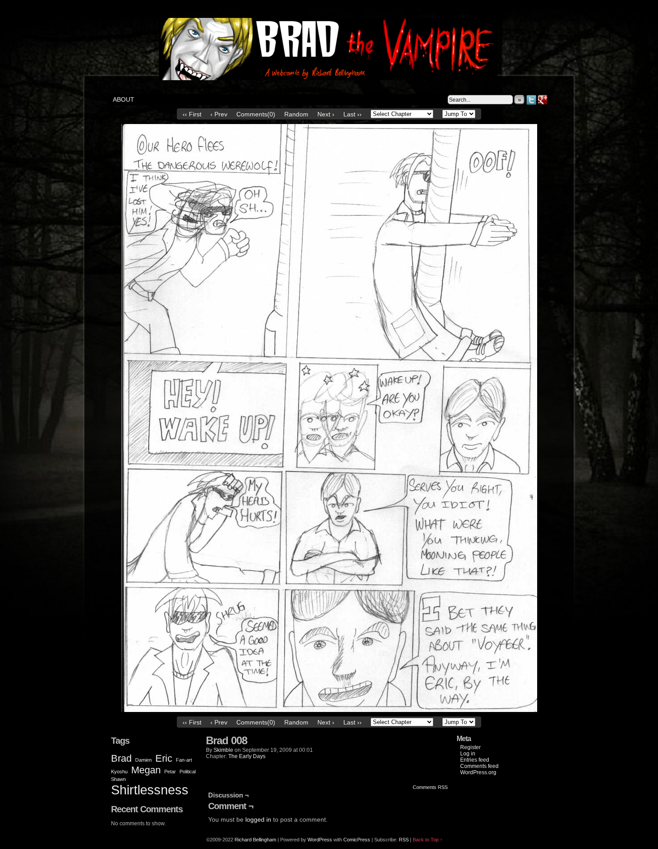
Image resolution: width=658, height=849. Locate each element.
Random (296, 114)
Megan (146, 770)
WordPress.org (478, 772)
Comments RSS (430, 787)
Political (187, 771)
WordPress (320, 839)
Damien (143, 760)
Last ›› (352, 114)
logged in (258, 819)
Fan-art (184, 760)
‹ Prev (218, 114)
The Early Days (246, 756)
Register (470, 747)
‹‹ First (192, 114)
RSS (404, 839)
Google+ (542, 99)
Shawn (118, 779)
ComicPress (356, 839)
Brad (121, 758)
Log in (467, 753)
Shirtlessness (149, 789)
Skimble (223, 750)
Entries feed (474, 760)
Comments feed (479, 766)
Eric (163, 758)
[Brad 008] (329, 709)
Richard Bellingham (255, 839)
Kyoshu (119, 771)
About (123, 99)
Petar (170, 771)
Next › (325, 114)
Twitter (531, 99)
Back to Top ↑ (428, 839)
